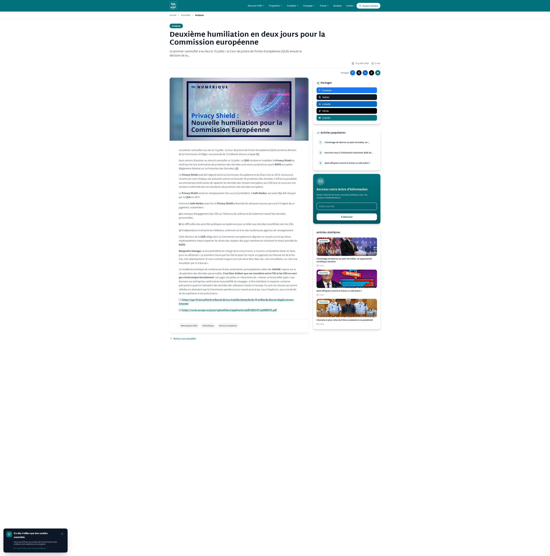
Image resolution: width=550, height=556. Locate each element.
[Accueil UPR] (173, 5)
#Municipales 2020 (189, 325)
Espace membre (370, 6)
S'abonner (347, 216)
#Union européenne (228, 325)
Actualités (185, 15)
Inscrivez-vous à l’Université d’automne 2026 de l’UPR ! (348, 152)
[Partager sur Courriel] (377, 72)
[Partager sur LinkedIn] (365, 72)
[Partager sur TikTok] (371, 72)
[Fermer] (62, 534)
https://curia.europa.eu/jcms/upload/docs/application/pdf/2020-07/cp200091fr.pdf (229, 310)
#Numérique (208, 325)
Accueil (173, 15)
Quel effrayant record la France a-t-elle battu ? (347, 163)
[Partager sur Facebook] (352, 72)
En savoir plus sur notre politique (30, 548)
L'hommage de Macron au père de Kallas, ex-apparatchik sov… (346, 142)
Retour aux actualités (185, 338)
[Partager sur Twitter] (359, 72)
